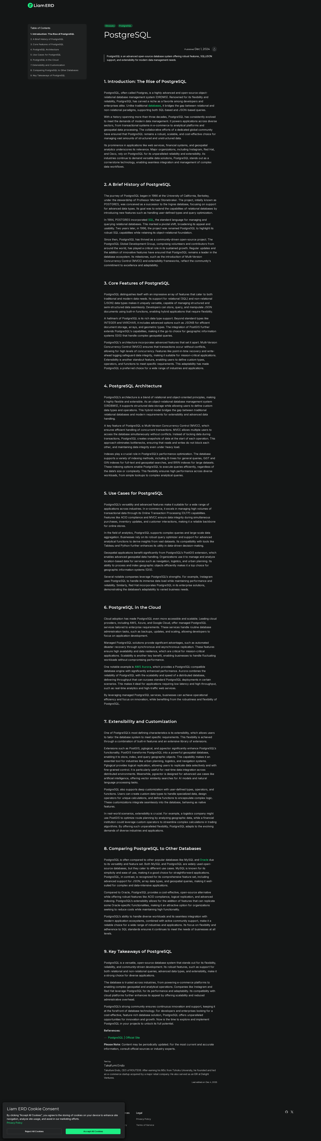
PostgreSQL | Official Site (124, 1037)
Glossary (110, 25)
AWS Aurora (143, 666)
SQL (150, 219)
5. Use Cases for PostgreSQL (45, 54)
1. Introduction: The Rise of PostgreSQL (52, 34)
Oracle (204, 859)
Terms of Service (145, 1125)
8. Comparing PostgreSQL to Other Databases (54, 70)
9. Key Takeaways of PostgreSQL (47, 75)
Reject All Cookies (34, 1131)
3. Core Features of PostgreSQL (47, 44)
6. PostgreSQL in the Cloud (44, 60)
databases (154, 105)
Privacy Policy (143, 1119)
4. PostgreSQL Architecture (44, 49)
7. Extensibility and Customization (47, 65)
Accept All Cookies (93, 1131)
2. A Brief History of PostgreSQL (47, 39)
